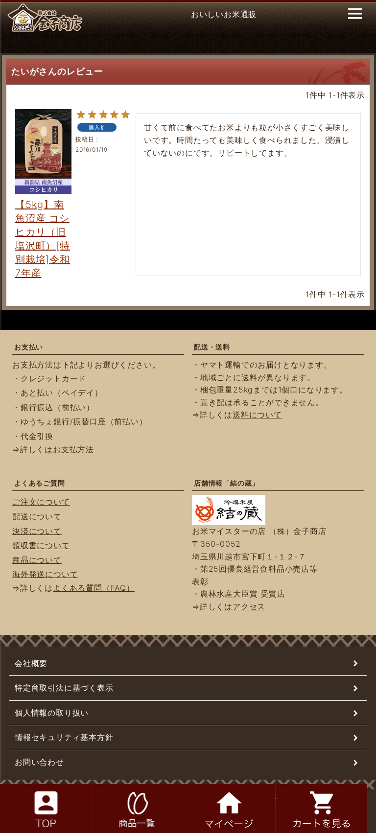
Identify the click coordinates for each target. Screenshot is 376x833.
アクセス (249, 606)
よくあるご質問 (39, 483)
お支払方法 (73, 449)
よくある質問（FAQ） (94, 588)
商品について (37, 560)
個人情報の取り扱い (52, 712)
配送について (37, 516)
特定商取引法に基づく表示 (64, 688)
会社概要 (31, 663)
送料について (257, 414)
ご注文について (41, 502)
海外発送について (45, 574)
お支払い (28, 347)
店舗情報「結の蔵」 (226, 483)
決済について (37, 531)
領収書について (41, 545)
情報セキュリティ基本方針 (64, 737)
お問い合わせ (39, 762)
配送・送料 (212, 347)
